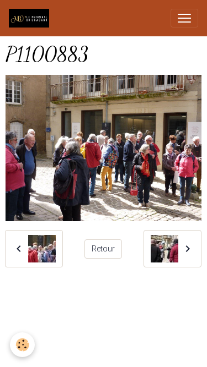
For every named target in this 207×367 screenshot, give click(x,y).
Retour (103, 248)
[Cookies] (22, 344)
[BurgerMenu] (184, 18)
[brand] (31, 18)
